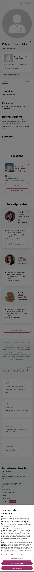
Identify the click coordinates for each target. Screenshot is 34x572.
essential (25, 520)
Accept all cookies (17, 568)
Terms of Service (20, 555)
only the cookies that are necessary (21, 533)
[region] (17, 538)
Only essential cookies (17, 563)
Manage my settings (17, 558)
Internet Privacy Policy (7, 555)
